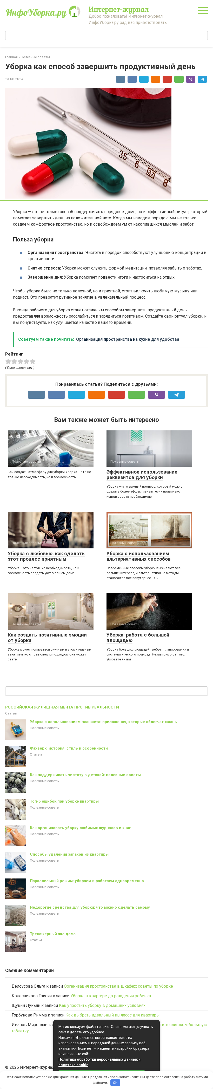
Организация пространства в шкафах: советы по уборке (118, 986)
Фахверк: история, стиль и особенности (69, 748)
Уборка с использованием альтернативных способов (138, 556)
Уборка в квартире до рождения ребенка (110, 995)
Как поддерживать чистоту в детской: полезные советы (85, 774)
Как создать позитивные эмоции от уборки (47, 637)
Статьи (11, 713)
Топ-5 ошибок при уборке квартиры (64, 801)
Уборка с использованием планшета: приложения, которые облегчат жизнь (103, 721)
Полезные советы (44, 728)
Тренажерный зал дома (53, 933)
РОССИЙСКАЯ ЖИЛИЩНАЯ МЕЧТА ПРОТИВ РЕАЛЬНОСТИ (62, 707)
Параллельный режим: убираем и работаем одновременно (87, 880)
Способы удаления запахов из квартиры (69, 854)
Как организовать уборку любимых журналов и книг (80, 827)
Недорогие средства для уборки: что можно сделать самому (90, 907)
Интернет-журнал (119, 9)
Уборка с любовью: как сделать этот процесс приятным (46, 556)
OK (115, 1083)
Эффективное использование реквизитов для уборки (141, 474)
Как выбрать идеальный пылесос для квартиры (112, 1015)
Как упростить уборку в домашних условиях (102, 1005)
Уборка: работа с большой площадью (137, 637)
